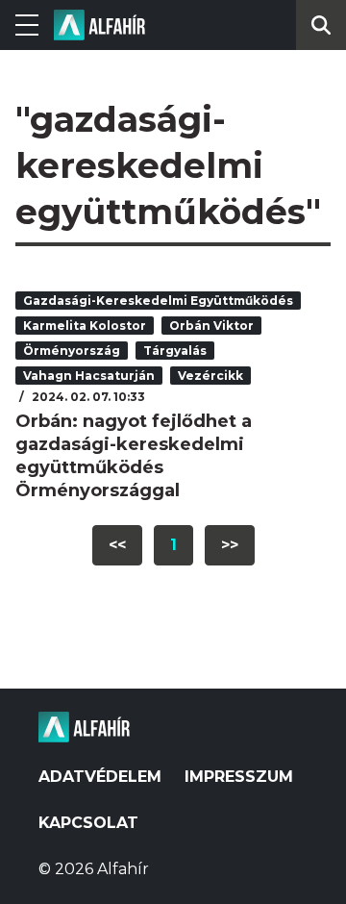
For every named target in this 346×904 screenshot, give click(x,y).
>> (229, 545)
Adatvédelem (99, 776)
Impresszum (239, 776)
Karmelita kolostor (84, 325)
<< (117, 545)
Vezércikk (210, 375)
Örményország (71, 350)
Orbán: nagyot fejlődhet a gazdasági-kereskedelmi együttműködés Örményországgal (133, 456)
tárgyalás (175, 350)
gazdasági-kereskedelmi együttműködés (158, 300)
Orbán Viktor (211, 325)
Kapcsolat (88, 823)
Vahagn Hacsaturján (89, 375)
